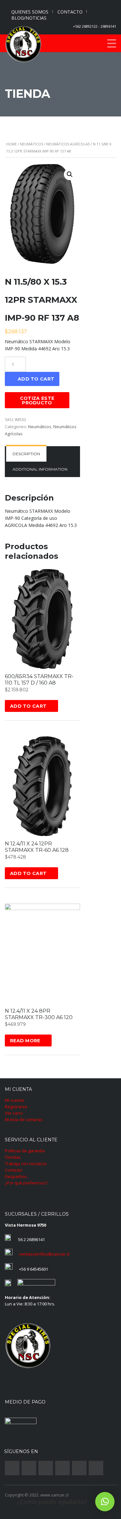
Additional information (40, 469)
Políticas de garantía (25, 1151)
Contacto (13, 1170)
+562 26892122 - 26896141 (94, 26)
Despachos (16, 1176)
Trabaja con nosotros (26, 1163)
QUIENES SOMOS (29, 12)
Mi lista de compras (24, 1119)
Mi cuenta (14, 1100)
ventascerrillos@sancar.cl (44, 1254)
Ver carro (14, 1113)
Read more (25, 1041)
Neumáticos (31, 144)
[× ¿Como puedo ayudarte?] (105, 1501)
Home (11, 144)
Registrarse (16, 1106)
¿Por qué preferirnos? (26, 1183)
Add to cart (36, 379)
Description (26, 453)
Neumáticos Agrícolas (68, 144)
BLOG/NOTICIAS (28, 18)
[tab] (26, 454)
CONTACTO (70, 12)
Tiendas (13, 1157)
